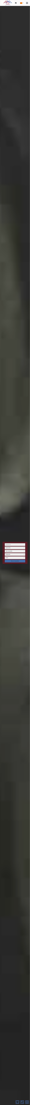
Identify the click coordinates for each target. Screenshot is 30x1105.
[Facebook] (16, 3)
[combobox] (15, 548)
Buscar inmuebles (15, 561)
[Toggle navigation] (27, 3)
